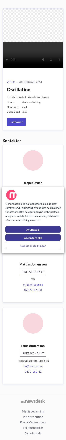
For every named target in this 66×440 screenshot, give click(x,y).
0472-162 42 (33, 371)
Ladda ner (16, 122)
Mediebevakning (33, 411)
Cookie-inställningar (33, 245)
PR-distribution (33, 417)
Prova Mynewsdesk (33, 422)
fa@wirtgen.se (33, 366)
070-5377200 (33, 290)
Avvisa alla (33, 229)
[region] (33, 220)
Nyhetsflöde (33, 433)
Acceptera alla (33, 237)
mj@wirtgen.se (33, 285)
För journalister (33, 427)
